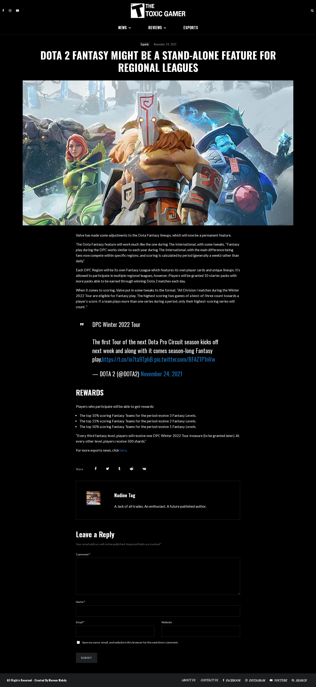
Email (80, 622)
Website (166, 622)
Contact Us (209, 680)
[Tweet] (107, 468)
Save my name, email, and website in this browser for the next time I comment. (130, 642)
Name (80, 602)
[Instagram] (10, 10)
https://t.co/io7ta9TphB (127, 359)
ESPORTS (190, 27)
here (123, 450)
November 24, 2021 (161, 373)
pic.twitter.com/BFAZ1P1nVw (184, 359)
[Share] (96, 468)
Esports (145, 44)
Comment (83, 554)
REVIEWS (155, 27)
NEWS (122, 27)
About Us (188, 680)
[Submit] (131, 468)
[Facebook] (3, 10)
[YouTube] (17, 10)
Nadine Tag (124, 495)
